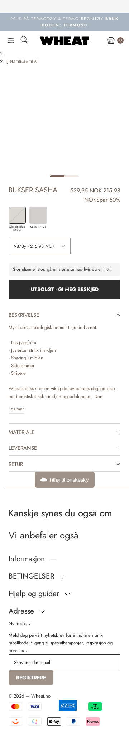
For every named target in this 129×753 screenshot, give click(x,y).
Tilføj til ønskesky (69, 480)
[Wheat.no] (64, 40)
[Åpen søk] (24, 40)
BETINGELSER (33, 576)
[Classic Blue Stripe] (17, 215)
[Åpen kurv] (111, 40)
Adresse (22, 611)
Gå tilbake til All (24, 61)
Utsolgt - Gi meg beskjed (65, 289)
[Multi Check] (38, 215)
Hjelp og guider (35, 593)
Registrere (31, 677)
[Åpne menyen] (10, 40)
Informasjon (28, 558)
